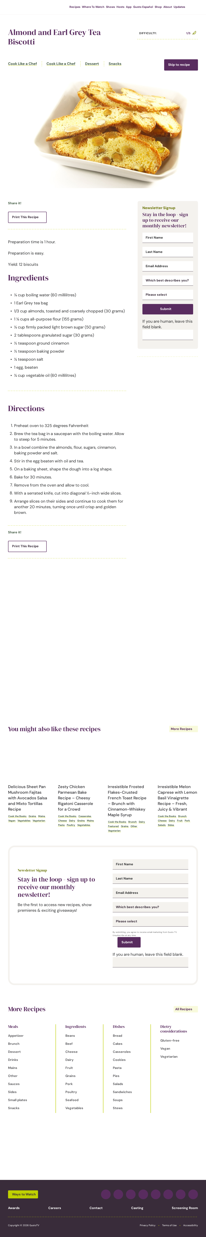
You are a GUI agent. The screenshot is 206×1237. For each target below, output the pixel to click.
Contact (96, 1208)
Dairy (72, 820)
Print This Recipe (25, 217)
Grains (32, 816)
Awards (14, 1208)
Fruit (179, 820)
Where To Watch (93, 7)
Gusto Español (143, 7)
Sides (171, 825)
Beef (69, 1044)
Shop (158, 7)
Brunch (132, 822)
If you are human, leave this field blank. (148, 954)
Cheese (62, 820)
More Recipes (181, 729)
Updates (179, 7)
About (167, 7)
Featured (113, 826)
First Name (154, 238)
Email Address (157, 266)
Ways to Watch (24, 1194)
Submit (165, 309)
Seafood (71, 1100)
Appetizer (16, 1036)
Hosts (120, 7)
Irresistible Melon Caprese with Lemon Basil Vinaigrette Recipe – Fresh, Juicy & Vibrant (177, 798)
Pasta (61, 825)
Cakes (118, 1044)
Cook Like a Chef (22, 63)
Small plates (17, 1100)
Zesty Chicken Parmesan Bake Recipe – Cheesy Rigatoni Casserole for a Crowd (75, 798)
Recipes (74, 7)
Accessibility (190, 1225)
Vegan (11, 820)
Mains (41, 816)
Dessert (92, 63)
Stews (118, 1108)
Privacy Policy (148, 1225)
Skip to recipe (179, 65)
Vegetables (24, 820)
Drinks (13, 1060)
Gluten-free (169, 1040)
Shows (110, 7)
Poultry (71, 825)
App (129, 7)
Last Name (154, 252)
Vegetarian (39, 820)
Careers (54, 1208)
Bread (117, 1036)
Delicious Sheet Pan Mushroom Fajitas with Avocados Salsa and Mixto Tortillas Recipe (27, 798)
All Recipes (183, 1009)
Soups (118, 1100)
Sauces (14, 1084)
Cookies (119, 1060)
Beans (70, 1036)
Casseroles (84, 816)
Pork (187, 820)
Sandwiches (122, 1092)
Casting (137, 1208)
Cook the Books (17, 816)
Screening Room (185, 1208)
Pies (116, 1076)
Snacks (115, 63)
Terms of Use (169, 1225)
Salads (162, 825)
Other (134, 826)
